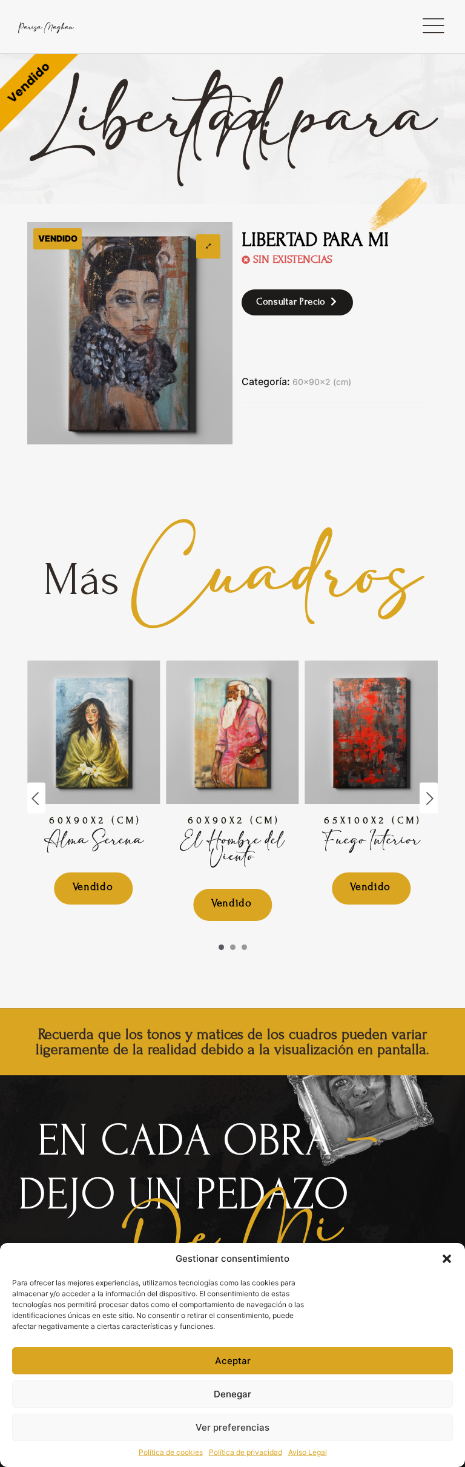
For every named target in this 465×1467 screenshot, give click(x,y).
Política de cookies (171, 1452)
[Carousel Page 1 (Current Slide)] (221, 947)
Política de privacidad (245, 1452)
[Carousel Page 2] (233, 947)
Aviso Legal (307, 1452)
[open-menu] (433, 26)
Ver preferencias (232, 1427)
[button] (447, 1259)
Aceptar (233, 1360)
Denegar (232, 1394)
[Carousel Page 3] (244, 947)
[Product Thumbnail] (208, 246)
